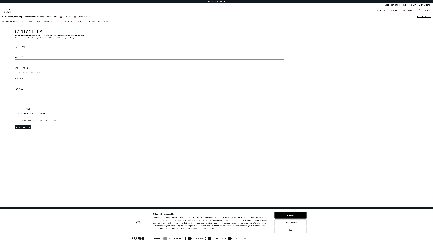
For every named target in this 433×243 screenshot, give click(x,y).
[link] (427, 10)
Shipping (91, 22)
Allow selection (290, 223)
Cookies (62, 22)
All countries (424, 17)
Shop (379, 10)
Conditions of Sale (30, 22)
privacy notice (50, 120)
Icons (402, 10)
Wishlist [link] (413, 5)
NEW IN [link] (394, 10)
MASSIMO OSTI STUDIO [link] (392, 5)
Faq (98, 22)
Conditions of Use (11, 22)
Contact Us (107, 22)
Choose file (24, 109)
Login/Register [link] (424, 5)
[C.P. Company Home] (7, 10)
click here (261, 223)
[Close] (432, 2)
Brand (410, 10)
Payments (72, 22)
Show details (241, 239)
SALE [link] (386, 10)
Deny (291, 230)
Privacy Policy (49, 22)
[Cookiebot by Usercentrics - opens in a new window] (138, 238)
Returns (81, 22)
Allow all (290, 215)
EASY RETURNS (216, 2)
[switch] (188, 238)
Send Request (23, 127)
